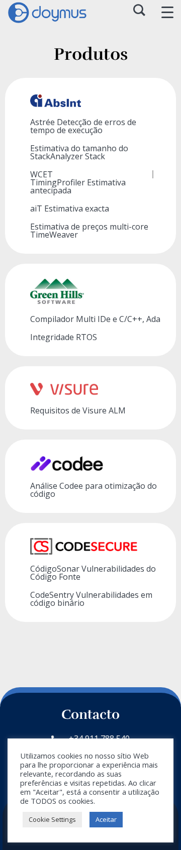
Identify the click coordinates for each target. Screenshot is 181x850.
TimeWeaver (89, 230)
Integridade (63, 337)
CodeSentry (91, 598)
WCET (41, 174)
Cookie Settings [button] (52, 819)
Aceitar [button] (106, 819)
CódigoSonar (93, 572)
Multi (95, 319)
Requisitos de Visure (78, 410)
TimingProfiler (78, 186)
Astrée (83, 126)
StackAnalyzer (79, 152)
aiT (69, 208)
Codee (93, 489)
